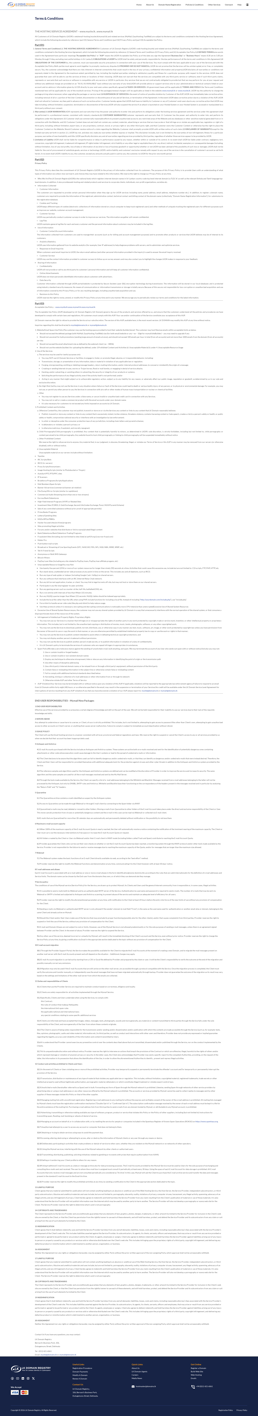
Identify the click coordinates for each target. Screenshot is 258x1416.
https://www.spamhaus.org (206, 1121)
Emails (193, 1378)
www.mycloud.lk (88, 307)
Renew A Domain (80, 1378)
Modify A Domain (80, 1375)
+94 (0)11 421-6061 (204, 1386)
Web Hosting (196, 1375)
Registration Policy (225, 1410)
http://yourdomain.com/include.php (155, 599)
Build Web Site (197, 1371)
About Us (135, 1368)
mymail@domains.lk (98, 325)
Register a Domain (198, 1368)
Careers (135, 1375)
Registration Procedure (82, 1368)
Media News (137, 1378)
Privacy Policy (241, 1410)
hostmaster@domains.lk (146, 1386)
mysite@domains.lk (79, 325)
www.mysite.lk (87, 31)
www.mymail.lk (105, 31)
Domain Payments (80, 1371)
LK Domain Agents (139, 1371)
